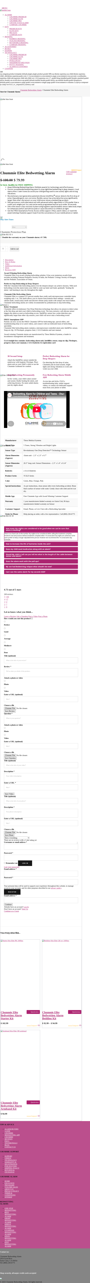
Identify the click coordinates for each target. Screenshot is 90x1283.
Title (10, 656)
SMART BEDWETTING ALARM (10, 1220)
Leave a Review (10, 616)
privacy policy (56, 888)
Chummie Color (6, 227)
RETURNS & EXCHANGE (10, 1171)
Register (12, 892)
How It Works (10, 262)
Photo (6, 684)
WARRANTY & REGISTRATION (11, 1163)
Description (9, 260)
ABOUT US (9, 1189)
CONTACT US (10, 1147)
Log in (25, 863)
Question (8, 714)
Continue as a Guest (11, 911)
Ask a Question (22, 616)
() (39, 1025)
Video (7, 264)
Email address (10, 869)
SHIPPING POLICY (12, 1168)
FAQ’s (7, 1141)
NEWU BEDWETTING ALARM (10, 1238)
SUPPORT (8, 1156)
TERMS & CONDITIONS (10, 1194)
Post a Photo (42, 616)
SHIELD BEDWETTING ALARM (10, 1226)
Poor (6, 653)
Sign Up (25, 909)
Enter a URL (13, 694)
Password (8, 853)
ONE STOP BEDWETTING (10, 1209)
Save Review (10, 711)
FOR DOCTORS (11, 1166)
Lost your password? (11, 867)
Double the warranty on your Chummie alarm (24, 237)
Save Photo (9, 835)
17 (7, 599)
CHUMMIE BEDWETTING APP (12, 1134)
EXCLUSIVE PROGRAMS (9, 1184)
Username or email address (15, 842)
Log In (26, 907)
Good (6, 632)
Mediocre (7, 646)
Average (7, 639)
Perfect (7, 625)
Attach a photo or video (13, 678)
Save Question (10, 758)
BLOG (7, 1145)
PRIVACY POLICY (12, 1191)
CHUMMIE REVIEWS (9, 1138)
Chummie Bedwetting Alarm (30, 90)
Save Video (9, 794)
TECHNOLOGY (11, 1160)
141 (7, 597)
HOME (7, 1181)
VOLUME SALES (11, 1187)
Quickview (34, 1012)
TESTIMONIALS (11, 1143)
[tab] (43, 260)
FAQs (7, 268)
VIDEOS (8, 1158)
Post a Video (33, 616)
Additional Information (13, 266)
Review (7, 667)
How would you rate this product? (18, 619)
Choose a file (9, 705)
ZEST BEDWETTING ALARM (10, 1244)
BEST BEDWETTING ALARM (10, 1214)
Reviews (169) (10, 270)
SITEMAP (8, 1197)
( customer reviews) (71, 173)
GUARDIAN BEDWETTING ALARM (10, 1232)
